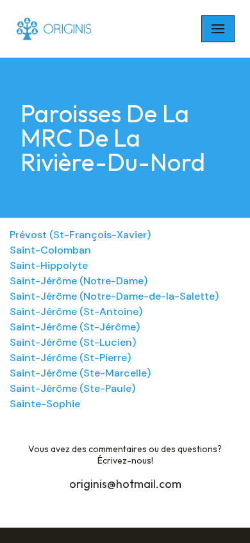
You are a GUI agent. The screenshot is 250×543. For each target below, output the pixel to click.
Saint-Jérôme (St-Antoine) (76, 311)
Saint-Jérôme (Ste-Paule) (72, 388)
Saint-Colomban (50, 250)
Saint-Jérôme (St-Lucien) (73, 342)
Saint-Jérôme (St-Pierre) (70, 357)
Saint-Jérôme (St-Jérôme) (75, 327)
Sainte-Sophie (45, 403)
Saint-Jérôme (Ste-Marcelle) (80, 373)
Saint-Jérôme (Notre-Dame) (78, 281)
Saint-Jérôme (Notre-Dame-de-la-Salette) (114, 296)
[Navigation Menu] (218, 28)
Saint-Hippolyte (49, 265)
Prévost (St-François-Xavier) (80, 234)
